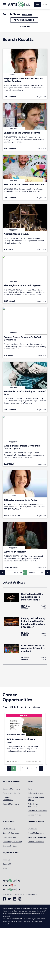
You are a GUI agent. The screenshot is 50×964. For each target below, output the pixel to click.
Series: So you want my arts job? (37, 798)
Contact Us (7, 864)
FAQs (5, 868)
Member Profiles (34, 815)
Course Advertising (10, 846)
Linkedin (14, 899)
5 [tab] (31, 768)
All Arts (25, 707)
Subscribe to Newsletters (37, 810)
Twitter (9, 899)
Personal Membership (11, 793)
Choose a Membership (11, 789)
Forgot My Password (36, 833)
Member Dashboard (36, 841)
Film (5, 707)
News (30, 789)
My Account (32, 829)
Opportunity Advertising (12, 841)
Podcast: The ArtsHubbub (33, 805)
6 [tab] (36, 768)
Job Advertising (9, 829)
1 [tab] (13, 768)
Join (37, 4)
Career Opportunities (17, 697)
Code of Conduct (32, 894)
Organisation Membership (8, 798)
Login (45, 4)
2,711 (43, 572)
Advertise (25, 26)
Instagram (19, 899)
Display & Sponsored (11, 833)
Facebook (4, 899)
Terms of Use (19, 894)
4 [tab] (27, 768)
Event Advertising (9, 837)
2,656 (16, 572)
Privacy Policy (7, 894)
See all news (27, 15)
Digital (14, 707)
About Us (6, 860)
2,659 (29, 572)
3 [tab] (22, 768)
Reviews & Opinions (35, 793)
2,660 (34, 572)
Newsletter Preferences (37, 837)
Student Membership (11, 804)
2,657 (20, 572)
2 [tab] (18, 768)
